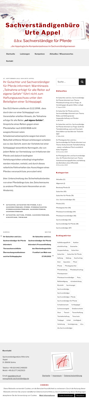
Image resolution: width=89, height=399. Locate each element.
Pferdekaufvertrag (76, 270)
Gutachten (75, 250)
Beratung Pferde (62, 187)
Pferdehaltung (62, 270)
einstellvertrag (62, 246)
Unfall (69, 320)
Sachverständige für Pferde (65, 224)
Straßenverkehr (77, 308)
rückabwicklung (76, 281)
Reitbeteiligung (62, 281)
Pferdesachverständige (64, 212)
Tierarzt (66, 312)
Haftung (20, 215)
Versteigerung (72, 324)
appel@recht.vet (14, 376)
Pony (79, 277)
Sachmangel (70, 285)
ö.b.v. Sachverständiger (64, 199)
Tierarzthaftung (77, 312)
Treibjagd (22, 217)
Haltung (68, 258)
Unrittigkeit (77, 320)
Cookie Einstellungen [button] (66, 395)
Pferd (75, 262)
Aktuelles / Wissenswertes (61, 54)
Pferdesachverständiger (17, 209)
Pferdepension (62, 273)
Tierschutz (76, 316)
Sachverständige (38, 209)
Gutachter (11, 205)
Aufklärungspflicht (63, 242)
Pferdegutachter (39, 207)
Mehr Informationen (47, 395)
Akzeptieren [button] (80, 395)
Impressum (57, 376)
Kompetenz (40, 54)
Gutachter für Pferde (26, 205)
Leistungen (25, 54)
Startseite (10, 54)
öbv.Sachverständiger (65, 328)
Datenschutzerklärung (73, 376)
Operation (66, 262)
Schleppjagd (11, 217)
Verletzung (61, 324)
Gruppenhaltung (62, 250)
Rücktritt (60, 285)
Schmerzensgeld (63, 308)
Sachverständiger (14, 211)
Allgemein (59, 183)
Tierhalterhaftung (63, 316)
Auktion (75, 242)
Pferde (27, 207)
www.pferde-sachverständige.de (16, 379)
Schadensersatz (63, 305)
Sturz (59, 312)
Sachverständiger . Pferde (66, 297)
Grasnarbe (73, 246)
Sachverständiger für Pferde (67, 301)
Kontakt (9, 61)
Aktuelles (59, 179)
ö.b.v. (82, 324)
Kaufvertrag (78, 258)
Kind (58, 262)
